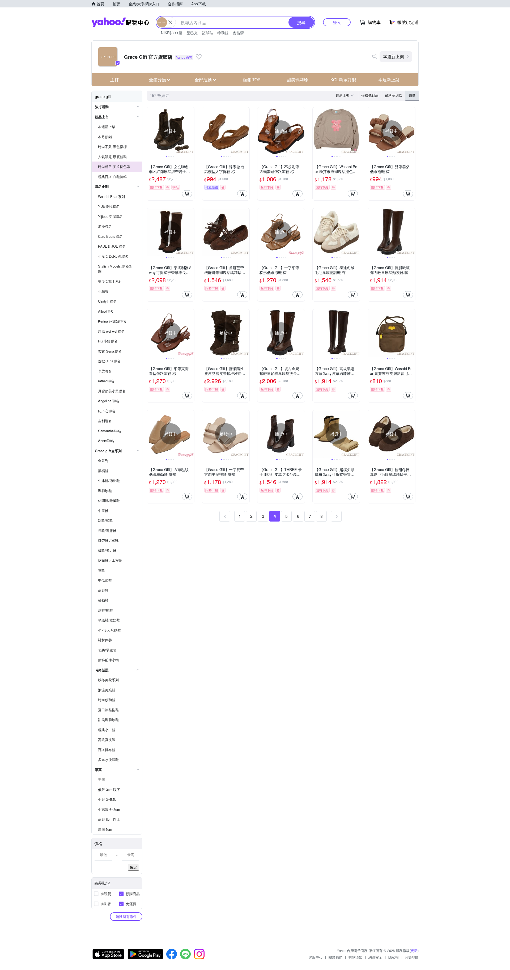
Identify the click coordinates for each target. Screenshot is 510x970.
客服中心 (315, 957)
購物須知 (355, 957)
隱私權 (393, 957)
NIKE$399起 (171, 33)
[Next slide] (190, 131)
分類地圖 (412, 957)
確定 (133, 867)
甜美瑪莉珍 (297, 80)
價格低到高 (370, 95)
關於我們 (335, 957)
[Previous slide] (150, 131)
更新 (414, 950)
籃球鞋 (207, 33)
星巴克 (192, 33)
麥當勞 (238, 33)
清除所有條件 (126, 916)
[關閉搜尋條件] (170, 22)
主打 (114, 80)
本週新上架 (393, 56)
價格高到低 (393, 95)
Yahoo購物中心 (120, 22)
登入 (337, 22)
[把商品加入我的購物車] (187, 193)
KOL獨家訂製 (343, 80)
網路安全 (375, 957)
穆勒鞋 (222, 33)
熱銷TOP (252, 80)
